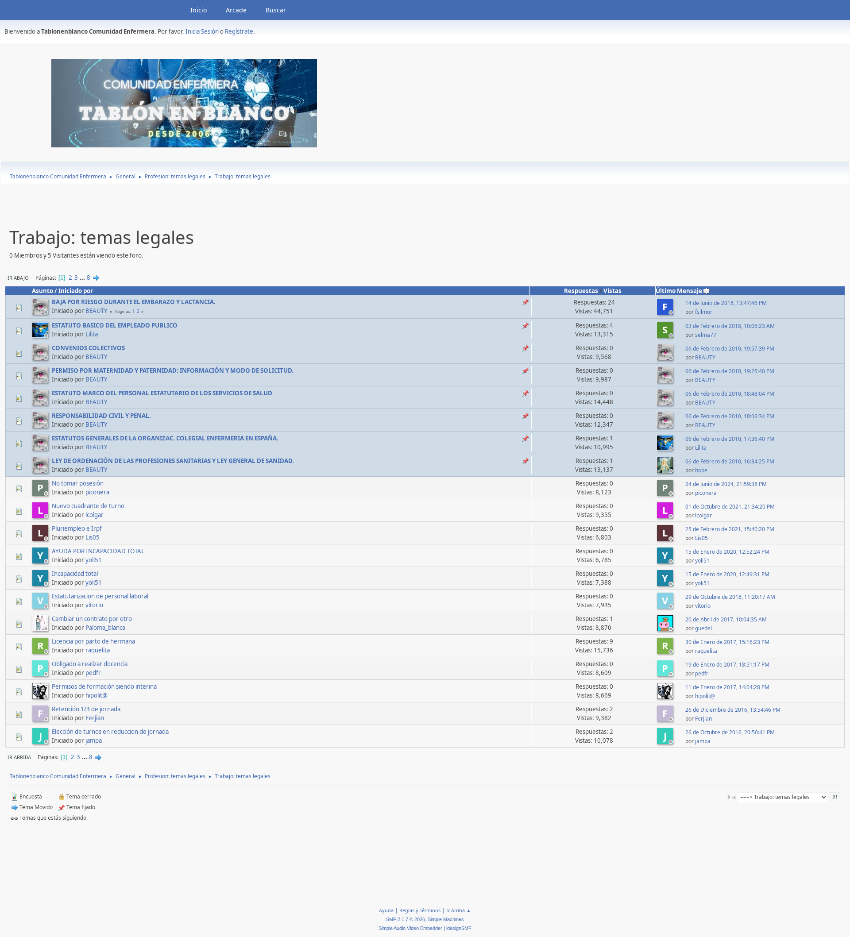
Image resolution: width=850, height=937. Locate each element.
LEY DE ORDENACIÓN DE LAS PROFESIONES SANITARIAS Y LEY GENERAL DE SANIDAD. (173, 461)
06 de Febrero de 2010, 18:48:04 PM (729, 393)
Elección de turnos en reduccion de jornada (110, 732)
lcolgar (94, 515)
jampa (93, 740)
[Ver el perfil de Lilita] (41, 335)
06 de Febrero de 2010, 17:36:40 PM (729, 439)
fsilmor (703, 312)
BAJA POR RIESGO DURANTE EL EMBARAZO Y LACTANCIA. (134, 302)
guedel (703, 628)
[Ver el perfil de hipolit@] (41, 696)
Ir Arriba (19, 757)
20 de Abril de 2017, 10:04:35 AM (726, 619)
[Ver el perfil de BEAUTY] (41, 312)
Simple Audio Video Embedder (410, 928)
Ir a (731, 796)
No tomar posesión (78, 483)
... (83, 277)
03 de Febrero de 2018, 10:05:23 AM (730, 326)
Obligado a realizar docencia (90, 664)
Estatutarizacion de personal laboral (100, 596)
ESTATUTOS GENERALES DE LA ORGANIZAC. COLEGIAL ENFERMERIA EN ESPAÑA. (165, 438)
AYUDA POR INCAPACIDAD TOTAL (98, 551)
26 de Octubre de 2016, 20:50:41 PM (730, 732)
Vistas (612, 291)
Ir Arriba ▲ (458, 910)
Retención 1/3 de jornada (86, 709)
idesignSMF (458, 928)
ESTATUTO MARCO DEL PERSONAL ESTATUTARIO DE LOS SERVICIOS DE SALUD (162, 393)
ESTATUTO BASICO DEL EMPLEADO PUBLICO (115, 325)
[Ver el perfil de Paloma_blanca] (41, 628)
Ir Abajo (18, 277)
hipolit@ (96, 695)
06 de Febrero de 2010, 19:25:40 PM (729, 371)
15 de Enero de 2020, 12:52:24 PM (727, 551)
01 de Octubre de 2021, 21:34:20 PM (730, 506)
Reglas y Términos (419, 910)
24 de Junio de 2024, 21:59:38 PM (726, 484)
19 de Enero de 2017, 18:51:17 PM (727, 664)
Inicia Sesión (202, 31)
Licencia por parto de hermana (93, 641)
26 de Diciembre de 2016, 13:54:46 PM (732, 709)
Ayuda (386, 910)
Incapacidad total (75, 574)
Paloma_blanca (105, 628)
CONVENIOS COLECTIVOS (88, 348)
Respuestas (581, 291)
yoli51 (93, 560)
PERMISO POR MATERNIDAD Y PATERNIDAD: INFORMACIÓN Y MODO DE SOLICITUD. (173, 370)
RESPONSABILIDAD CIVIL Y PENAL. (101, 416)
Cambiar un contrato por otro (92, 619)
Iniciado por (75, 291)
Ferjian (94, 718)
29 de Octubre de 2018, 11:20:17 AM (730, 597)
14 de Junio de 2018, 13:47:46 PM (726, 303)
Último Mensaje (679, 291)
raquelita (97, 650)
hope (701, 470)
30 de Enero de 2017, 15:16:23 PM (727, 642)
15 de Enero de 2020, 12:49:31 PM (727, 574)
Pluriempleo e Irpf (77, 528)
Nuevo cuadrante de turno (88, 506)
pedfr (93, 673)
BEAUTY (96, 311)
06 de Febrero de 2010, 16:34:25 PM (729, 461)
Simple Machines (446, 919)
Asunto (42, 291)
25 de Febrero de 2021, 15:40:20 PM (729, 529)
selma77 (705, 335)
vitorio (94, 605)
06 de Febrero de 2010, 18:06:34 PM (729, 416)
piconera (97, 492)
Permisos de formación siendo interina (104, 686)
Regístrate (239, 31)
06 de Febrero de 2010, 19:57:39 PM (729, 348)
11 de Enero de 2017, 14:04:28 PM (727, 687)
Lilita (91, 334)
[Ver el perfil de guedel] (666, 628)
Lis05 (92, 537)
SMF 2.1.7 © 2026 (405, 919)
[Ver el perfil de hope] (666, 470)
